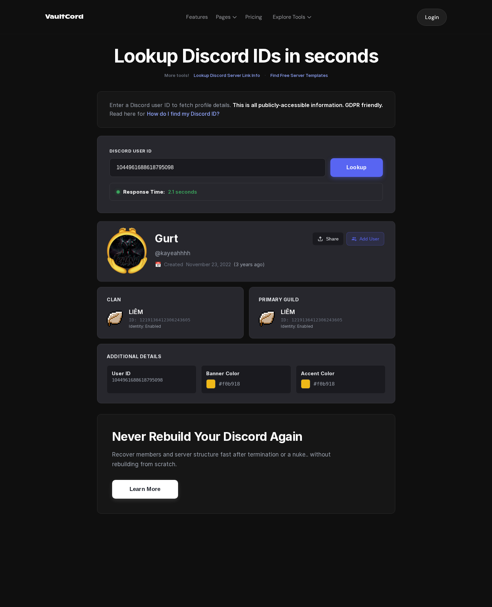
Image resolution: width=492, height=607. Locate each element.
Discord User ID (130, 151)
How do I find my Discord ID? (183, 113)
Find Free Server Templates (299, 75)
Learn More (145, 489)
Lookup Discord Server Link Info (227, 75)
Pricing (253, 16)
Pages (223, 16)
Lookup (356, 167)
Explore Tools (289, 16)
